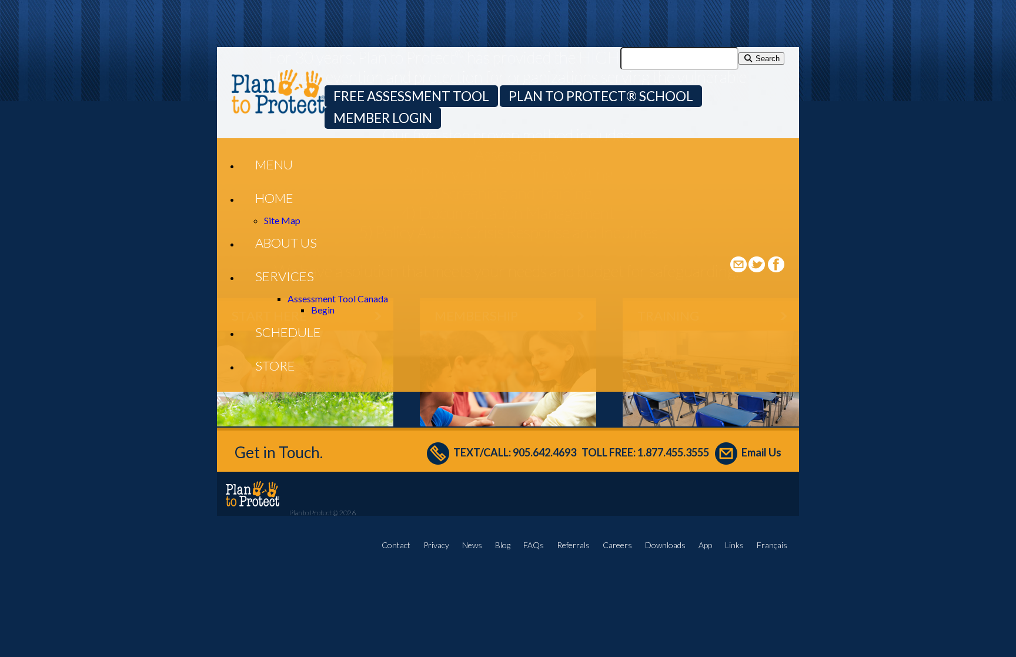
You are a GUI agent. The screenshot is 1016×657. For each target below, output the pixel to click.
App (705, 545)
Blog (502, 545)
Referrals (573, 545)
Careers (617, 545)
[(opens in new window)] (757, 268)
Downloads (665, 545)
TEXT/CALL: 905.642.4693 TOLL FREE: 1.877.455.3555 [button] (581, 452)
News (472, 545)
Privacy (436, 545)
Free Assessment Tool (411, 96)
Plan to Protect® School (601, 96)
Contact (396, 545)
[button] (274, 164)
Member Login (382, 118)
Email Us (761, 452)
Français (772, 545)
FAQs (533, 545)
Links (734, 545)
